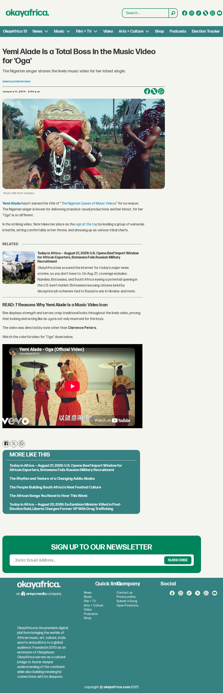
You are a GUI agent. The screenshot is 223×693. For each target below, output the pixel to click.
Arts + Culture (131, 31)
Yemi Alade (11, 204)
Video (108, 31)
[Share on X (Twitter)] (154, 91)
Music (59, 31)
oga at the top (87, 224)
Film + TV (83, 31)
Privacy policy (126, 597)
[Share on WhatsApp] (161, 91)
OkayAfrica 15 (15, 31)
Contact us (125, 593)
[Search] (173, 13)
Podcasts (178, 31)
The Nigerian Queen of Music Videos (88, 204)
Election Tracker (206, 31)
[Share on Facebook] (147, 91)
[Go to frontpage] (27, 13)
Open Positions (128, 605)
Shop (159, 31)
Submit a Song (127, 601)
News (37, 31)
